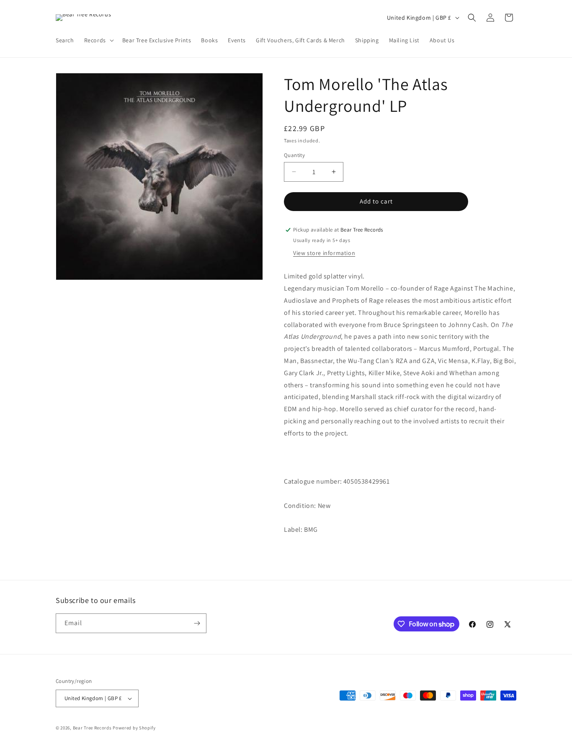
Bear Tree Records (92, 728)
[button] (98, 40)
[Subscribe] (197, 623)
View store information (324, 253)
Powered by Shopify (134, 728)
